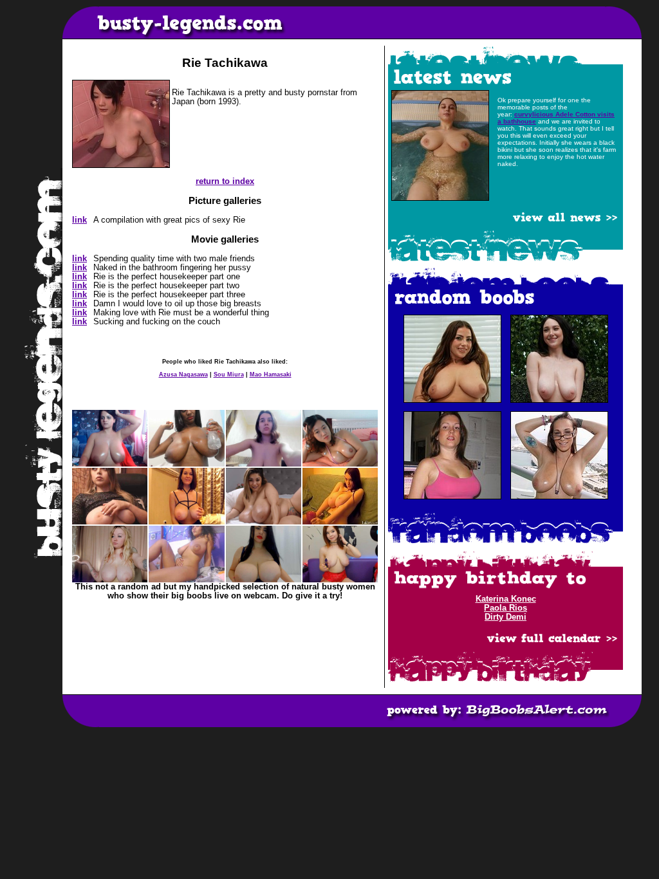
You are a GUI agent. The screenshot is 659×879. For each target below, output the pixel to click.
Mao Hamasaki (271, 374)
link (79, 220)
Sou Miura (229, 374)
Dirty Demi (505, 617)
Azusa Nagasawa (183, 374)
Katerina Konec (506, 599)
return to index (225, 181)
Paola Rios (505, 608)
